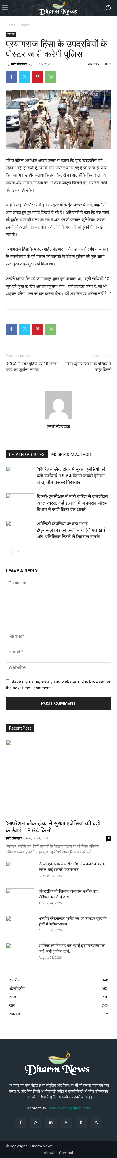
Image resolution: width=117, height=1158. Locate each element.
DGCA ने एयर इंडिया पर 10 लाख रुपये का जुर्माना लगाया (31, 366)
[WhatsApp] (50, 77)
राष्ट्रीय (25, 25)
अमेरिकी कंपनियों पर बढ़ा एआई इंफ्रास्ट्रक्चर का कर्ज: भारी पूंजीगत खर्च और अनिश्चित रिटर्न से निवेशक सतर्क (71, 530)
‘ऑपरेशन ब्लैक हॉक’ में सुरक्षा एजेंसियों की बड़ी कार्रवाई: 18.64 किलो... (53, 827)
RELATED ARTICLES (27, 454)
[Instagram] (35, 1122)
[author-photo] (58, 418)
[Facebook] (11, 77)
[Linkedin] (51, 1122)
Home (11, 25)
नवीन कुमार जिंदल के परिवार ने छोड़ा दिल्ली (88, 366)
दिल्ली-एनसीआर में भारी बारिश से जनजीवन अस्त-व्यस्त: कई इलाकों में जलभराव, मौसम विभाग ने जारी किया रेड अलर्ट (72, 503)
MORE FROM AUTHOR (71, 454)
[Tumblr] (81, 1122)
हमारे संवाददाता (19, 64)
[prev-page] (9, 551)
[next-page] (18, 551)
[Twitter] (24, 77)
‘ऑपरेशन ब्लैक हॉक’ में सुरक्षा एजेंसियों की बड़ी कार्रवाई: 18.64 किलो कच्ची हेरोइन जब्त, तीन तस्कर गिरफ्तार (71, 475)
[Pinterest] (37, 77)
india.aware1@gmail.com (69, 1108)
